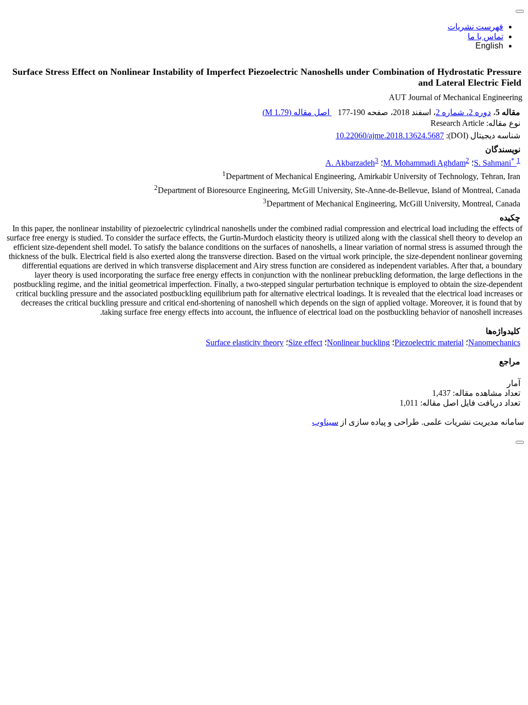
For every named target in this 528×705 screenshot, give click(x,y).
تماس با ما (485, 36)
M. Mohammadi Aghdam (424, 162)
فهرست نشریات (475, 26)
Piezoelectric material (429, 342)
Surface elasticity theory (245, 342)
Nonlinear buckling (358, 342)
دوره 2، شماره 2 (463, 112)
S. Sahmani (494, 162)
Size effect (305, 342)
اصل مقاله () (297, 112)
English (489, 45)
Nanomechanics (494, 342)
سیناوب (325, 422)
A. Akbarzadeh (350, 162)
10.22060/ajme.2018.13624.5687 (390, 135)
